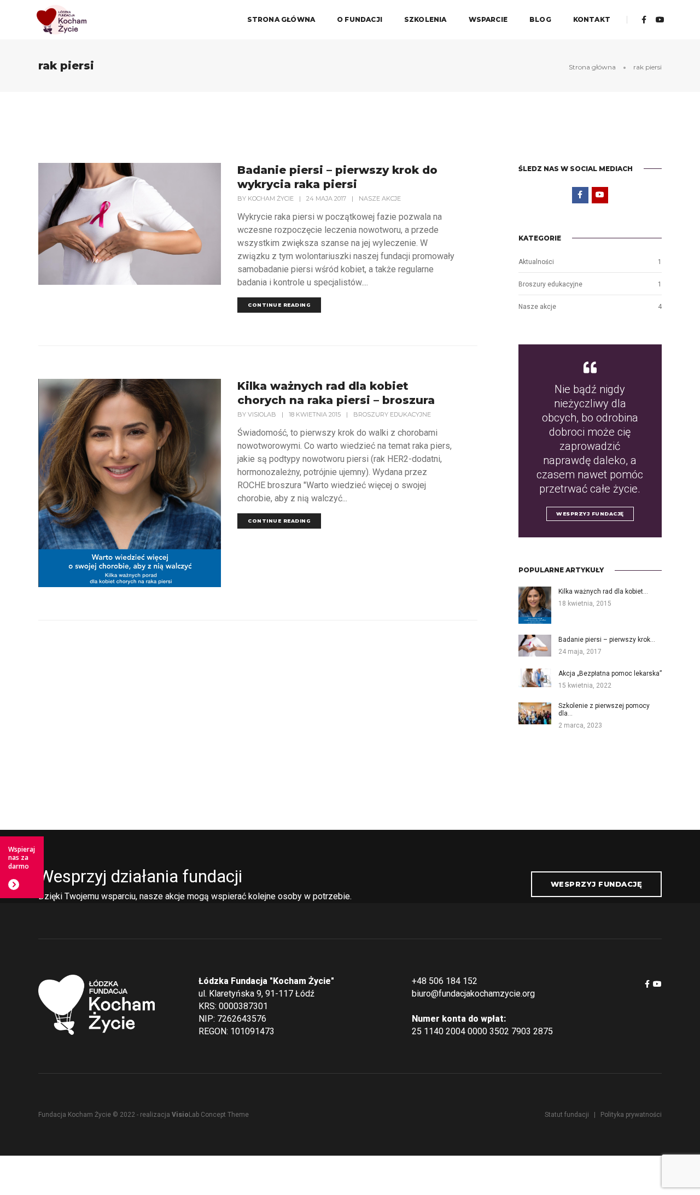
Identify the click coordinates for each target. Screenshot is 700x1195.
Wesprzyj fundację (590, 514)
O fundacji (359, 19)
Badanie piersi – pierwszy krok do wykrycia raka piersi (337, 177)
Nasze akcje (380, 198)
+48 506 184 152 (444, 981)
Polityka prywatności (631, 1114)
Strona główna (281, 19)
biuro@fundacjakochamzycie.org (473, 993)
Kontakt (591, 19)
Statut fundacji (567, 1114)
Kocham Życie (271, 198)
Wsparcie (488, 19)
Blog (540, 19)
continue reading (279, 305)
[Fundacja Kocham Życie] (62, 19)
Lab (185, 1114)
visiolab (262, 414)
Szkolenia (425, 19)
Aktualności (536, 262)
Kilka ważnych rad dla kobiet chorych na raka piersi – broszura (336, 393)
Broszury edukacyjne (392, 414)
